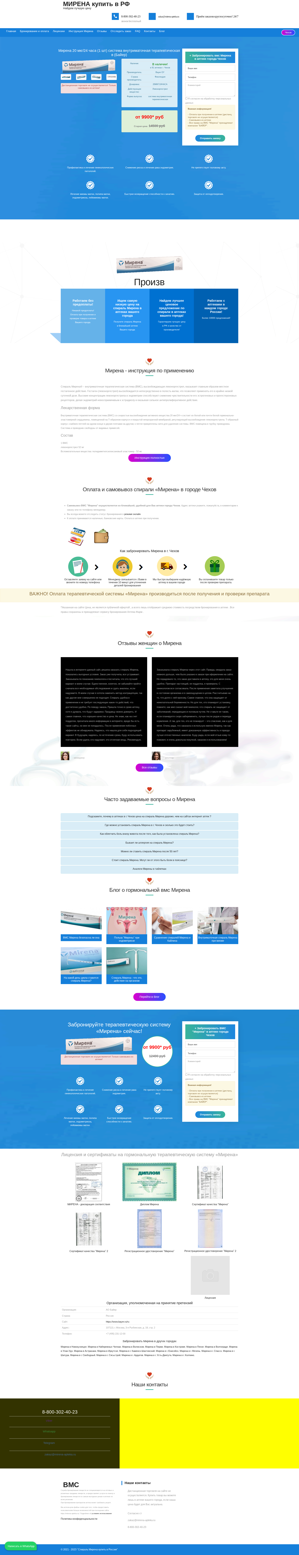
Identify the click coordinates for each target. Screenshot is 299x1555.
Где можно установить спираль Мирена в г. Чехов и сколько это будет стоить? (149, 825)
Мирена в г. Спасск (212, 1351)
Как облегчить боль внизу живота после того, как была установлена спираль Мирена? (149, 834)
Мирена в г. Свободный (82, 1355)
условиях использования (102, 1513)
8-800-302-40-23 (130, 16)
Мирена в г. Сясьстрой (108, 1355)
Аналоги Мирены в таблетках (149, 869)
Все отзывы (149, 767)
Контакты (149, 31)
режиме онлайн (132, 514)
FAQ (137, 31)
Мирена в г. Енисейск (167, 1351)
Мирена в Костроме (174, 1346)
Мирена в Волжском (133, 1346)
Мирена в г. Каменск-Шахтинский (137, 1351)
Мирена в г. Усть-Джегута (157, 1355)
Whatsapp (49, 1431)
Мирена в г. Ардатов (132, 1355)
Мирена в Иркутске (107, 1351)
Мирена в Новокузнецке (74, 1346)
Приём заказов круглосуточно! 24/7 (217, 16)
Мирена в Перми (154, 1346)
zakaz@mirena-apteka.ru (168, 16)
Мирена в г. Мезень (190, 1351)
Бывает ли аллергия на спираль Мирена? (150, 842)
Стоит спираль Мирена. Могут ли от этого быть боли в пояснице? (149, 860)
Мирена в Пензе (195, 1346)
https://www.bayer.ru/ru (117, 1321)
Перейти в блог (149, 996)
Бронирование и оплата (34, 31)
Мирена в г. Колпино (183, 1355)
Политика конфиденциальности (79, 1518)
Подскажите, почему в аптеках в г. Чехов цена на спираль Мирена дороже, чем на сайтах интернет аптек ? (149, 816)
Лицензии (59, 31)
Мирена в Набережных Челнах (104, 1346)
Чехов (288, 32)
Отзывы (102, 31)
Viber (49, 1420)
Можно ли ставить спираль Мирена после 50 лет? (149, 851)
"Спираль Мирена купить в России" (97, 1549)
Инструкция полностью (150, 457)
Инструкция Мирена (81, 31)
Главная (11, 31)
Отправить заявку (210, 138)
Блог (162, 31)
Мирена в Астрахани (85, 1351)
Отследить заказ (121, 31)
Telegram (49, 1443)
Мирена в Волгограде (216, 1346)
